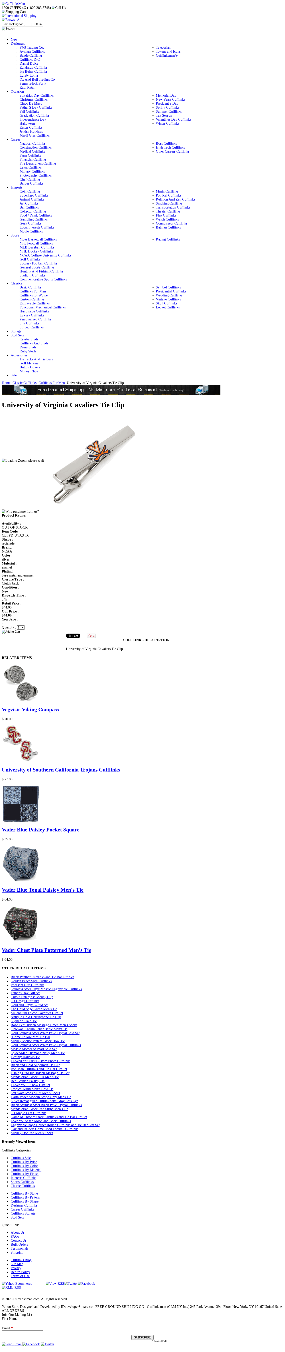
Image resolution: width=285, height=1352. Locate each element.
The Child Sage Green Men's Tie (34, 1009)
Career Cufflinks (22, 1209)
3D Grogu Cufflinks (25, 1001)
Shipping (17, 1252)
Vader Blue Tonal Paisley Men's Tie (42, 890)
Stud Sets (17, 1217)
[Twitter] (71, 1283)
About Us (17, 1232)
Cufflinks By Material (26, 1170)
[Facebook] (86, 1283)
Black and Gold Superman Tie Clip (35, 1065)
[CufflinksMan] (13, 4)
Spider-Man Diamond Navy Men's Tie (38, 1053)
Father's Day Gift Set (25, 993)
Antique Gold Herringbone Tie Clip (36, 1017)
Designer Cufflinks (24, 1205)
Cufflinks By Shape (25, 1201)
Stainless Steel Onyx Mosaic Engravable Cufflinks (46, 989)
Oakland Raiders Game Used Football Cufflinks (44, 1129)
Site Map (17, 1264)
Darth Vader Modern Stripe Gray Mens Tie (41, 1097)
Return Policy (20, 1272)
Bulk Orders (19, 1244)
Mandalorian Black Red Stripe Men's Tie (39, 1109)
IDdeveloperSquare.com (78, 1306)
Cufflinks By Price (24, 1162)
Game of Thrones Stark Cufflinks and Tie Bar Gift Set (49, 1117)
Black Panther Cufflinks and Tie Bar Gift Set (42, 977)
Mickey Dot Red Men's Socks (32, 1133)
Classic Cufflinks (24, 383)
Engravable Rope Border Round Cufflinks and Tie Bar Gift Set (55, 1125)
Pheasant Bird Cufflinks (27, 985)
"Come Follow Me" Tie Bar (30, 1037)
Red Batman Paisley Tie (28, 1081)
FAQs (15, 1236)
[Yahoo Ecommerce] (17, 1283)
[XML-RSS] (11, 1287)
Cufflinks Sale (21, 1158)
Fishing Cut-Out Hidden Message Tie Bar (40, 1073)
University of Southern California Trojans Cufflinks (61, 770)
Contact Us (18, 1240)
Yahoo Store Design (16, 1306)
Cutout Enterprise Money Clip (32, 997)
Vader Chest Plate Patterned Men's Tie (46, 950)
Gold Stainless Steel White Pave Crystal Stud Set (45, 1033)
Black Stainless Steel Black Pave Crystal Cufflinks (46, 1105)
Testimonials (19, 1248)
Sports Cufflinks (22, 1182)
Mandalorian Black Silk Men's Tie (35, 1077)
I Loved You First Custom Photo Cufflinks (40, 1061)
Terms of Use (20, 1276)
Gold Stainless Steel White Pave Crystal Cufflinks (46, 1045)
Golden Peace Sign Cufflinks (31, 981)
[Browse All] (11, 20)
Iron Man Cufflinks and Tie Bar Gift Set (39, 1069)
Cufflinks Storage (23, 1213)
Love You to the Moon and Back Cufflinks (41, 1121)
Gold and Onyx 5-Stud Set (29, 1005)
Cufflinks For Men (52, 383)
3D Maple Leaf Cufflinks (28, 1113)
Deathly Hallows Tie (25, 1057)
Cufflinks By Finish (25, 1174)
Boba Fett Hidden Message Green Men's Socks (44, 1025)
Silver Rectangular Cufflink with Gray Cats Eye (44, 1101)
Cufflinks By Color (24, 1166)
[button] (142, 632)
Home (6, 383)
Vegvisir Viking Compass (30, 709)
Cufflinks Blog (21, 1260)
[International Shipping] (19, 16)
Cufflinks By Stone (24, 1193)
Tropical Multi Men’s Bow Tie (32, 1089)
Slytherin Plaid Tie (24, 1021)
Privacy (16, 1268)
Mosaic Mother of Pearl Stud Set (34, 1049)
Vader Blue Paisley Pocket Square (40, 830)
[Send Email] (12, 1344)
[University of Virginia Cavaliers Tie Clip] (92, 460)
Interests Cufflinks (23, 1178)
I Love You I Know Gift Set (30, 1085)
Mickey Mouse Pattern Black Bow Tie (38, 1041)
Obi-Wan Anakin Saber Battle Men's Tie (39, 1029)
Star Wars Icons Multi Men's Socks (35, 1093)
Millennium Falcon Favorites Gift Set (37, 1013)
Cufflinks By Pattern (25, 1197)
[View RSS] (55, 1283)
